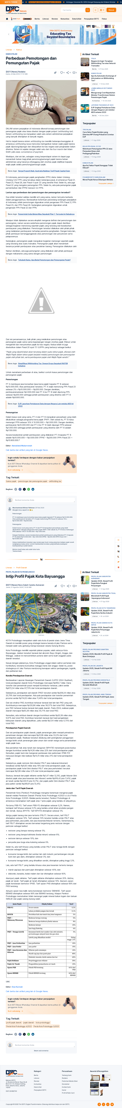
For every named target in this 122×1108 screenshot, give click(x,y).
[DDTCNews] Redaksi (15, 72)
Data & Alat (76, 19)
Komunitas (65, 19)
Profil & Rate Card (68, 1093)
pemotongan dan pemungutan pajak (32, 481)
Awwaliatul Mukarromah (22, 446)
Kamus (19, 50)
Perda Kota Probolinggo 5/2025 (46, 1026)
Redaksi (65, 1078)
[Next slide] (113, 34)
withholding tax (55, 481)
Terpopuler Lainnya (105, 183)
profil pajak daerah (13, 1023)
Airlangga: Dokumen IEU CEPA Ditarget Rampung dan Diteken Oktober (69, 2)
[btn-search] (87, 10)
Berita (37, 19)
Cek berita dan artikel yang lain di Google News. (27, 450)
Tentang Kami (66, 1075)
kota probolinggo (43, 1023)
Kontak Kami (66, 1087)
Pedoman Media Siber (70, 1081)
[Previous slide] (9, 34)
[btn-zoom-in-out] (55, 72)
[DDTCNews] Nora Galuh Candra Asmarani (25, 585)
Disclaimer (65, 1084)
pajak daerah (28, 1023)
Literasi (46, 19)
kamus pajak (11, 481)
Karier (64, 1090)
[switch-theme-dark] (95, 10)
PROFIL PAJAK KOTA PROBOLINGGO (20, 572)
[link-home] (7, 19)
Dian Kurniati (17, 987)
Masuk (111, 10)
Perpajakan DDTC (91, 19)
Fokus (104, 19)
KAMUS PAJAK (11, 54)
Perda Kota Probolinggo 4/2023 (19, 1026)
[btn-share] (67, 72)
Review (55, 19)
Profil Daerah (21, 568)
